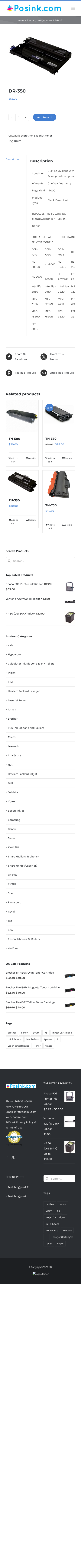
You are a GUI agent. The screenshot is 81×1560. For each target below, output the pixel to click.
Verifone (13, 948)
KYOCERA (14, 847)
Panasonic (14, 902)
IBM (10, 682)
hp (45, 1032)
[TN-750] (59, 484)
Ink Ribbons (14, 1039)
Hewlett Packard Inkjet (22, 774)
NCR (10, 764)
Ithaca (12, 709)
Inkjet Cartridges (62, 1032)
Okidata (13, 792)
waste (48, 1045)
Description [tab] (13, 159)
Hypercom (14, 654)
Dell (10, 783)
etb (51, 1267)
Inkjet (11, 672)
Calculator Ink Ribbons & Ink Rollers (31, 663)
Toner (37, 1045)
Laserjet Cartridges (18, 1045)
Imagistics (14, 755)
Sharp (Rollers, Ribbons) (23, 856)
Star (10, 893)
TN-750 (51, 505)
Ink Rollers (32, 1039)
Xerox (11, 801)
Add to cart (44, 117)
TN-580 (14, 439)
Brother (28, 135)
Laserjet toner (43, 135)
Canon (12, 829)
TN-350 (14, 500)
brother (12, 1032)
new (10, 930)
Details (32, 458)
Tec (10, 920)
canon (24, 1032)
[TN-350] (22, 482)
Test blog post (17, 1196)
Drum (17, 141)
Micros (12, 737)
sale (10, 645)
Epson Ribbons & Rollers (24, 939)
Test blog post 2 (18, 1187)
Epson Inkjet (16, 810)
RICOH (12, 884)
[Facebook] (7, 1157)
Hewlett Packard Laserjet (24, 691)
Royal (11, 911)
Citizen (12, 875)
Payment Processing (14, 1145)
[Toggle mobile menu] (73, 8)
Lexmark (13, 746)
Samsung (14, 819)
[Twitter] (13, 1157)
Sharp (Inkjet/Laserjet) (22, 865)
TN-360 (51, 439)
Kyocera (48, 1039)
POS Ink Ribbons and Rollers (26, 728)
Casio (11, 838)
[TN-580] (22, 416)
